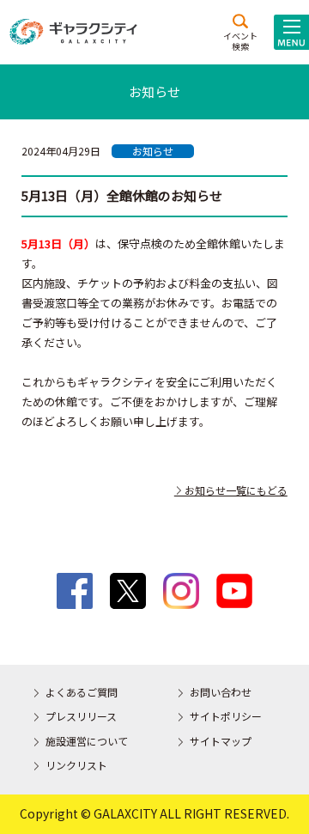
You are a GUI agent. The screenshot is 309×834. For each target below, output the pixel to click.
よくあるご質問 (81, 692)
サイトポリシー (226, 716)
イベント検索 (240, 40)
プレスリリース (81, 716)
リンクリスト (76, 765)
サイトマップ (220, 741)
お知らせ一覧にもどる (231, 490)
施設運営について (86, 741)
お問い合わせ (220, 692)
